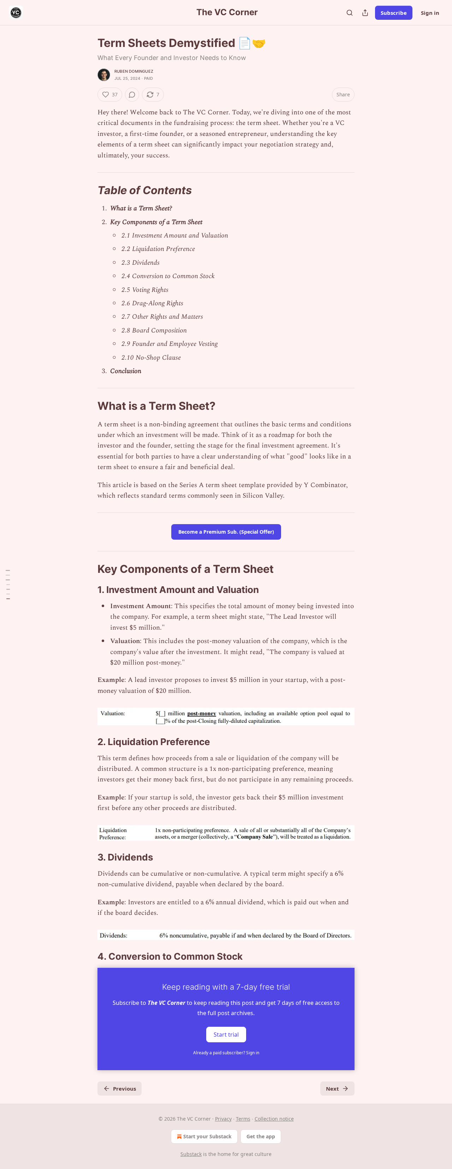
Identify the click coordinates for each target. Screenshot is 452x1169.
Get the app (260, 1136)
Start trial (226, 1034)
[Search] (350, 13)
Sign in (430, 12)
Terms (243, 1118)
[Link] (87, 190)
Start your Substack (207, 1136)
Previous (124, 1088)
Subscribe (394, 12)
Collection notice (274, 1118)
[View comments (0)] (132, 95)
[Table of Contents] (8, 584)
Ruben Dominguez (133, 71)
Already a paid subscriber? (226, 1053)
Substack (191, 1154)
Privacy (223, 1118)
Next (332, 1088)
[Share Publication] (365, 13)
